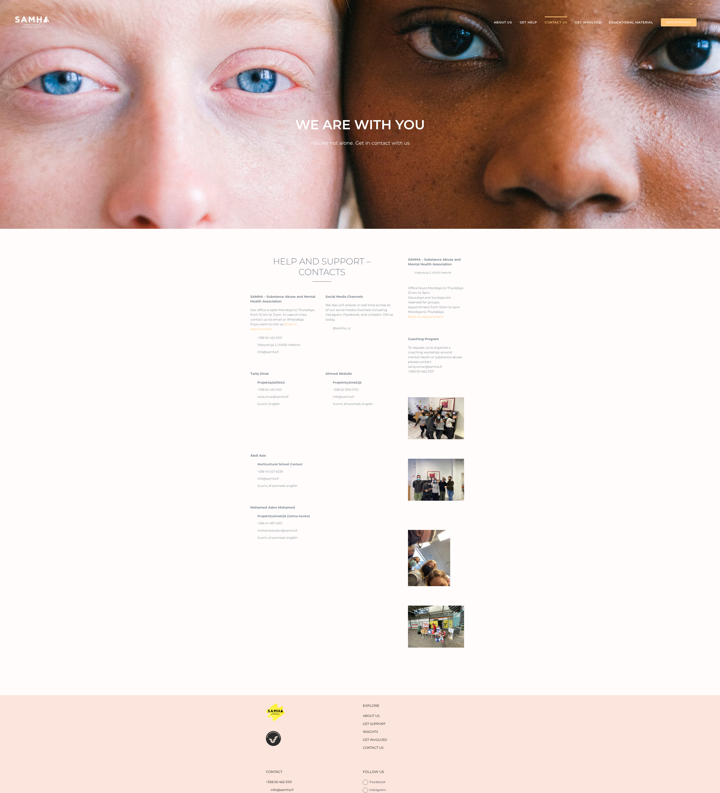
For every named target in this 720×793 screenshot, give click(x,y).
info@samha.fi (282, 790)
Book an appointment (425, 317)
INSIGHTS (370, 732)
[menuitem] (371, 716)
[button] (705, 22)
